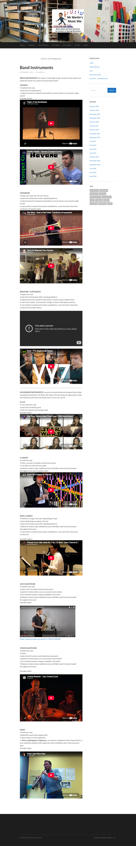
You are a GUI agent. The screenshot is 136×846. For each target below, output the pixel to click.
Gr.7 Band (56, 45)
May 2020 (93, 172)
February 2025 (94, 110)
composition (94, 190)
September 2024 (95, 118)
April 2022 (93, 149)
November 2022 (95, 133)
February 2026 (94, 106)
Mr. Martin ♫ (41, 72)
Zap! (91, 71)
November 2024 (95, 114)
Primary (32, 45)
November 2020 (95, 161)
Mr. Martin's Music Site (33, 837)
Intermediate (44, 45)
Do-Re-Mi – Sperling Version (99, 78)
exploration (103, 190)
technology (102, 203)
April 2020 (93, 176)
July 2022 (93, 141)
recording (99, 200)
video (109, 203)
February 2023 (94, 130)
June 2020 (93, 168)
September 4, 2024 (26, 72)
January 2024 (94, 126)
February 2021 (94, 157)
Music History (106, 197)
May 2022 (93, 145)
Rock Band (67, 45)
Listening (102, 194)
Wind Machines (95, 67)
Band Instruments (36, 67)
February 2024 (94, 122)
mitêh (91, 63)
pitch (92, 200)
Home (22, 45)
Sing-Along (94, 203)
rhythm (106, 200)
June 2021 (93, 153)
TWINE (86, 45)
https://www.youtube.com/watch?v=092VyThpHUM (40, 639)
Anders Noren (106, 837)
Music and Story (95, 197)
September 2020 (95, 164)
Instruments (94, 194)
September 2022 (95, 137)
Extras (77, 45)
